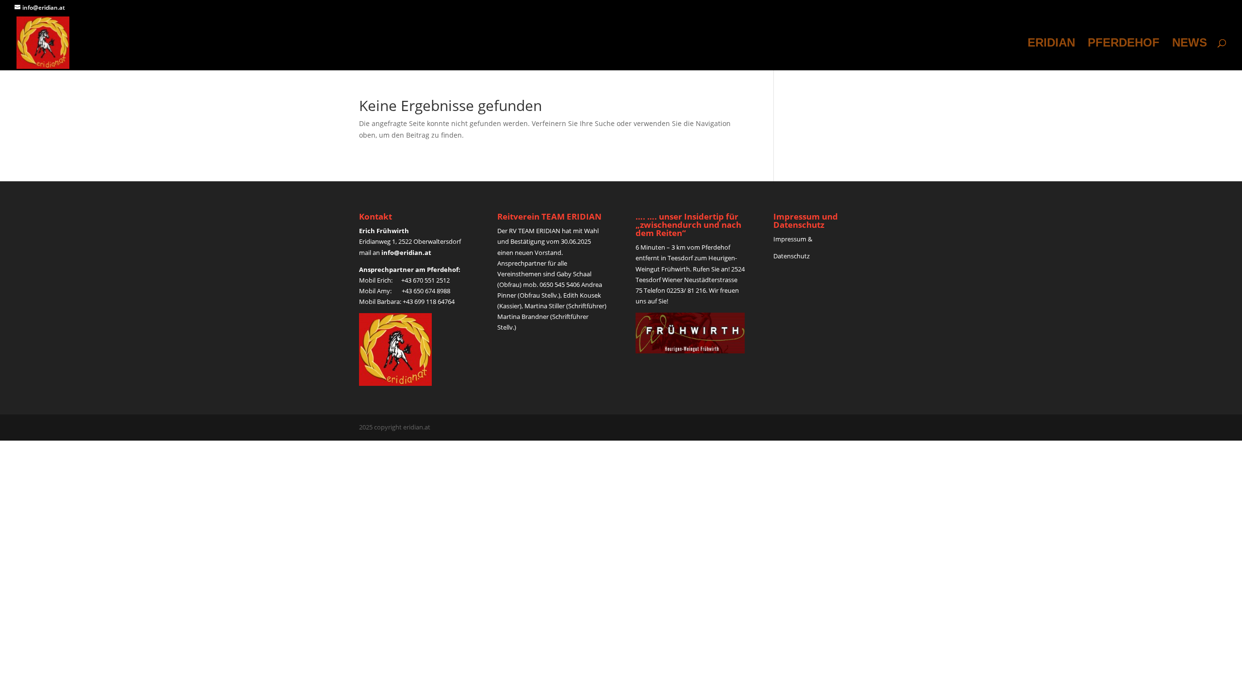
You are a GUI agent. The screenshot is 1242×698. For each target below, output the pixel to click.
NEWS (1189, 44)
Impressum (789, 239)
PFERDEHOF (1124, 44)
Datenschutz (792, 256)
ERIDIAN (1051, 44)
